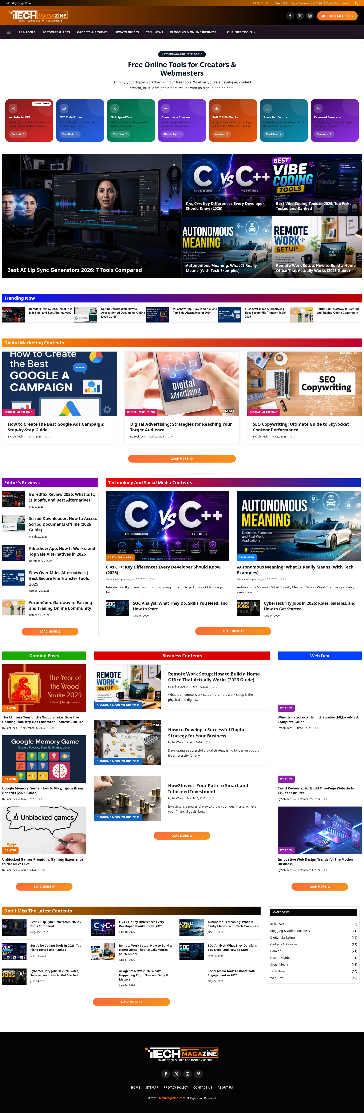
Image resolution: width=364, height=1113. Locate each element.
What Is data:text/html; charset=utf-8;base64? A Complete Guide (318, 719)
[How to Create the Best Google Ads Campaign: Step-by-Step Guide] (59, 384)
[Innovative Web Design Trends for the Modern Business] (320, 830)
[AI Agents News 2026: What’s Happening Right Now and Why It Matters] (103, 977)
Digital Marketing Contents (34, 343)
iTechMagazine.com (171, 1098)
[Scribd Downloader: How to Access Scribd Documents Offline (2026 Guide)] (85, 315)
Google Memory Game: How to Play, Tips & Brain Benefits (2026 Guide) (42, 790)
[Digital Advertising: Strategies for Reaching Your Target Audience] (182, 384)
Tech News (154, 32)
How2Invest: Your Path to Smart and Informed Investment (208, 789)
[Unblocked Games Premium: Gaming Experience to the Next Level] (44, 830)
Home (135, 1087)
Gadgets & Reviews (92, 32)
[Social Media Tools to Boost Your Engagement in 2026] (191, 977)
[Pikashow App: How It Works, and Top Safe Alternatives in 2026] (157, 315)
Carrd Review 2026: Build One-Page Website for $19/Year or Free (317, 790)
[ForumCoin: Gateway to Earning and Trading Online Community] (301, 315)
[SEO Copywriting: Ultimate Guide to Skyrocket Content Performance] (304, 384)
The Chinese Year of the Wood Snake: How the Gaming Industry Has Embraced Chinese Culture (42, 719)
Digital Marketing (18, 412)
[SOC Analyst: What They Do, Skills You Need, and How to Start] (117, 608)
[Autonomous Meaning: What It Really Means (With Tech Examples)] (227, 247)
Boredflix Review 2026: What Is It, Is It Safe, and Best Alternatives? (50, 310)
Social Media (279, 964)
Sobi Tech (17, 436)
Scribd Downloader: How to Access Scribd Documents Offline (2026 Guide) (123, 312)
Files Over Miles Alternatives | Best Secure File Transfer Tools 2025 (265, 312)
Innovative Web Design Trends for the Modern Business (316, 861)
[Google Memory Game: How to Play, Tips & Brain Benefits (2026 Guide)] (44, 759)
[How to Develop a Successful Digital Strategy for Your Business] (127, 742)
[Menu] (9, 32)
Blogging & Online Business (193, 32)
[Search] (356, 3)
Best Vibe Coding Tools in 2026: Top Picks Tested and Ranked (313, 206)
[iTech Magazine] (38, 15)
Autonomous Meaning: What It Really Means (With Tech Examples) (221, 268)
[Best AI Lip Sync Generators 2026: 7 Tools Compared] (92, 216)
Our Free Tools (239, 32)
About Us (225, 1087)
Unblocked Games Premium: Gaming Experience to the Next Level (42, 861)
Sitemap (151, 1087)
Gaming (10, 708)
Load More (180, 458)
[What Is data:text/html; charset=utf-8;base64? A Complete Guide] (320, 688)
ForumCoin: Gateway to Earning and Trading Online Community (338, 310)
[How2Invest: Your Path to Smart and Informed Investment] (127, 798)
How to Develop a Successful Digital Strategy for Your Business (207, 733)
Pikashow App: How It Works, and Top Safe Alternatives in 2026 (195, 310)
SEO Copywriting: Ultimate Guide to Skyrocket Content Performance (301, 427)
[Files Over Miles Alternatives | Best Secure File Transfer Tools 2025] (229, 315)
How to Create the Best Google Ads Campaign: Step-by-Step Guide (56, 427)
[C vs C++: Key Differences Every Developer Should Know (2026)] (227, 185)
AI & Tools (27, 32)
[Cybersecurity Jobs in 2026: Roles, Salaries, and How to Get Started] (248, 608)
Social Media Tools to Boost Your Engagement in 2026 (231, 973)
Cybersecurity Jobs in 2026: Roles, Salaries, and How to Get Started (310, 606)
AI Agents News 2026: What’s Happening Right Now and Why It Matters (143, 975)
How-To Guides (127, 32)
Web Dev (319, 656)
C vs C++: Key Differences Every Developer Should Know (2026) (305, 3)
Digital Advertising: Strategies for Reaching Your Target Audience (181, 427)
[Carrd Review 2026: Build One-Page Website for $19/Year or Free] (320, 759)
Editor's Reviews (22, 483)
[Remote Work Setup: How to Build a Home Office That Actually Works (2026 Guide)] (317, 247)
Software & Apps (56, 32)
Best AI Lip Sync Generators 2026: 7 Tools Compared (74, 270)
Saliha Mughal (118, 579)
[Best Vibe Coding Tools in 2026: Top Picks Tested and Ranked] (317, 185)
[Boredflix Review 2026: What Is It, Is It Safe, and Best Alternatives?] (13, 315)
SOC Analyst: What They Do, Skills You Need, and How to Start (180, 606)
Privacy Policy (176, 1087)
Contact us (202, 1087)
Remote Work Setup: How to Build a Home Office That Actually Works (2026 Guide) (316, 268)
